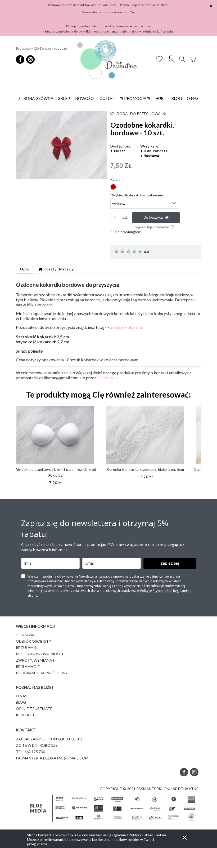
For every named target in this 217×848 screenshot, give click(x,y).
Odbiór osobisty (33, 641)
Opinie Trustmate (34, 708)
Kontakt (25, 715)
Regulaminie (182, 590)
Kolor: (115, 179)
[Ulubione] (159, 59)
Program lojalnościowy (42, 673)
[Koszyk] (194, 62)
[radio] (113, 187)
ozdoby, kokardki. (126, 327)
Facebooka (107, 377)
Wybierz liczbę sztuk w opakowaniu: (137, 195)
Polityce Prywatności (155, 590)
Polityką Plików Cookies (147, 835)
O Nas (21, 696)
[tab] (25, 269)
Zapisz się (169, 563)
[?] (172, 227)
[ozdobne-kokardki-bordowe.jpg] (61, 144)
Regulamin (27, 647)
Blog (21, 702)
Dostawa (25, 635)
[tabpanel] (108, 330)
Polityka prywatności (39, 654)
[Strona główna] (108, 59)
